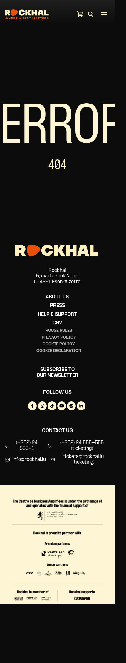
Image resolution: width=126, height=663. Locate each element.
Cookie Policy (59, 344)
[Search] (90, 15)
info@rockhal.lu (29, 459)
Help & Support (57, 314)
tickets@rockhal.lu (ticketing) (83, 459)
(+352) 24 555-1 (27, 445)
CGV (57, 323)
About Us (57, 297)
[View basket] (80, 16)
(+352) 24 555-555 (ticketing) (82, 445)
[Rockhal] (27, 15)
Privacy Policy (59, 337)
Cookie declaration (58, 351)
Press (57, 305)
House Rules (59, 331)
